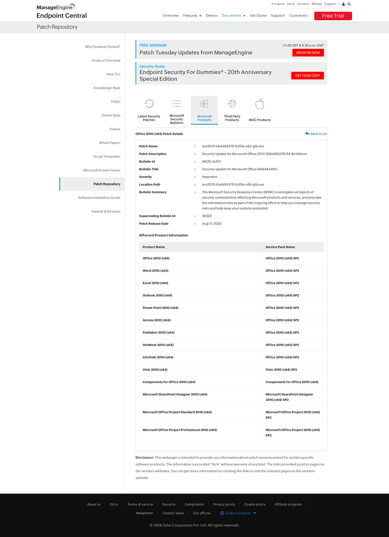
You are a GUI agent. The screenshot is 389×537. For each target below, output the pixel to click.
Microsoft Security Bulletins (177, 119)
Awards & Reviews (105, 211)
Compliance (194, 504)
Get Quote (258, 15)
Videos (114, 129)
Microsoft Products (204, 118)
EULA (114, 504)
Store (291, 4)
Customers (298, 15)
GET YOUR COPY (307, 75)
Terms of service (140, 504)
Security (169, 504)
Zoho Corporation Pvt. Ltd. (185, 525)
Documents (231, 15)
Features (190, 15)
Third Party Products (232, 118)
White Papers (109, 143)
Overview (171, 15)
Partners (303, 4)
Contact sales (173, 513)
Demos (212, 15)
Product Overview (106, 60)
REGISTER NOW (308, 52)
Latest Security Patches (149, 118)
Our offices (202, 513)
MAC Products (260, 120)
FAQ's (115, 101)
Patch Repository (107, 184)
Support (278, 15)
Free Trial (333, 16)
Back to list (319, 134)
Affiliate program (288, 504)
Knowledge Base (107, 88)
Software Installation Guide (99, 198)
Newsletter (144, 513)
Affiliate (317, 4)
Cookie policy (255, 504)
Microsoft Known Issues (101, 170)
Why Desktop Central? (102, 47)
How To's (113, 74)
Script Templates (106, 156)
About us (94, 504)
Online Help (111, 115)
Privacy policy (224, 504)
